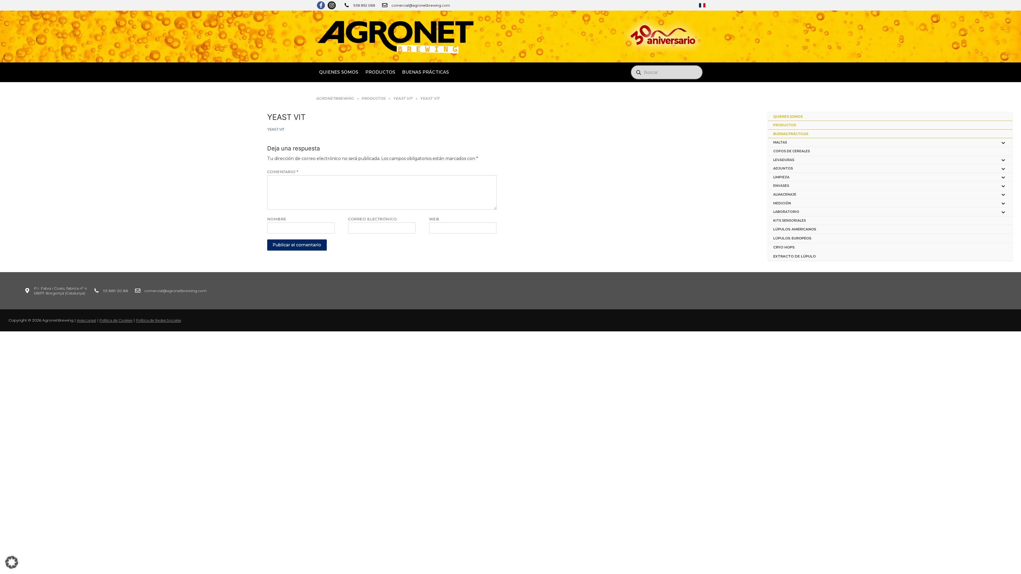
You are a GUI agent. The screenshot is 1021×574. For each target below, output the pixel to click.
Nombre (276, 219)
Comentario (282, 172)
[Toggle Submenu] (1003, 142)
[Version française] (702, 5)
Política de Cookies (115, 320)
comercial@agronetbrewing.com (420, 5)
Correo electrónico (372, 219)
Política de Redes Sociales (158, 320)
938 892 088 (364, 5)
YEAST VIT (275, 129)
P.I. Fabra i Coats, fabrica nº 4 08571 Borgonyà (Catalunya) (60, 291)
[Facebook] (321, 5)
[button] (11, 562)
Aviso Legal (86, 320)
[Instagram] (332, 5)
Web (434, 219)
